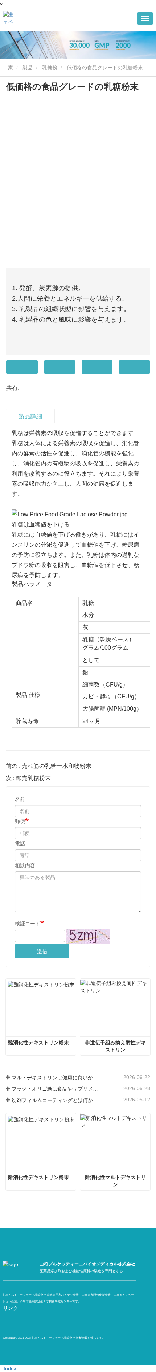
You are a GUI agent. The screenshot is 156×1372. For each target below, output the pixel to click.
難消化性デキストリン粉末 (38, 1042)
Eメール (59, 367)
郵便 (20, 821)
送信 (42, 951)
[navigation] (145, 18)
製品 (27, 67)
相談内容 (25, 865)
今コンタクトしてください (22, 367)
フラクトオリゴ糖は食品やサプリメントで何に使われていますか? (55, 1089)
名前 (20, 799)
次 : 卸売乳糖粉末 (28, 778)
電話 (97, 367)
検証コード (27, 923)
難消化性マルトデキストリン (115, 1180)
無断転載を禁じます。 (90, 1337)
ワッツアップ (134, 367)
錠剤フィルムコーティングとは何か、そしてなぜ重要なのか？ (55, 1100)
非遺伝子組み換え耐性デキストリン (115, 1046)
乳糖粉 (49, 67)
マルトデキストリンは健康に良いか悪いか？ (55, 1077)
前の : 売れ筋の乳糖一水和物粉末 (48, 766)
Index (10, 1368)
